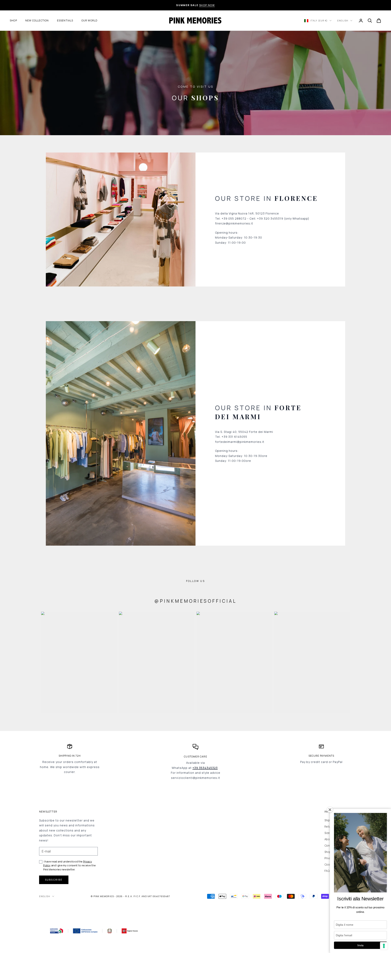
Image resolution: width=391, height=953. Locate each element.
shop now (207, 5)
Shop (13, 20)
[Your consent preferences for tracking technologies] (384, 946)
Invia (360, 945)
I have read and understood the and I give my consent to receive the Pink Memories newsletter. (69, 865)
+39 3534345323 (205, 768)
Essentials (65, 20)
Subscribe (54, 879)
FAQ (326, 871)
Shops (328, 852)
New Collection (37, 20)
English (342, 20)
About (328, 839)
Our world (89, 20)
